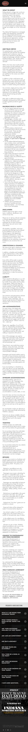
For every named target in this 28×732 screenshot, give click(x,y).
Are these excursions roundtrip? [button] (9, 662)
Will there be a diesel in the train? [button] (10, 655)
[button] (25, 3)
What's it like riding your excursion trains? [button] (11, 613)
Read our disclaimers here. (19, 726)
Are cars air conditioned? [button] (11, 636)
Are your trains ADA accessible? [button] (9, 648)
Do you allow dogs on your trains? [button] (10, 676)
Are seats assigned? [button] (9, 641)
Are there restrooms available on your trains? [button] (11, 629)
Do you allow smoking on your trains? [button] (11, 669)
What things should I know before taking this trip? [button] (11, 621)
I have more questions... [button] (10, 683)
